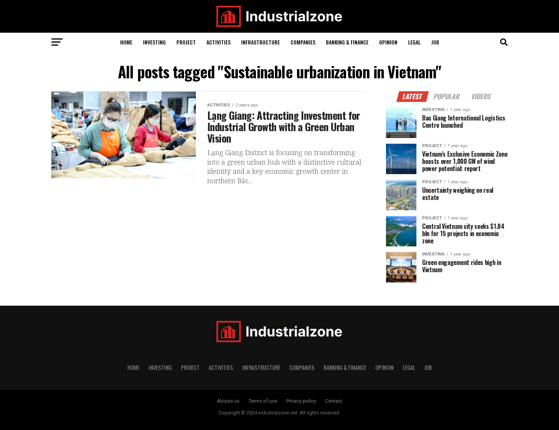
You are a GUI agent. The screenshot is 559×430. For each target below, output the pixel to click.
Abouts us (228, 401)
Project (186, 42)
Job (435, 42)
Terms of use (263, 401)
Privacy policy (301, 401)
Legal (414, 42)
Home (126, 42)
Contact (333, 401)
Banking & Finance (347, 42)
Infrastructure (260, 42)
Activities (218, 42)
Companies (303, 42)
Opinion (388, 42)
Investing (154, 42)
